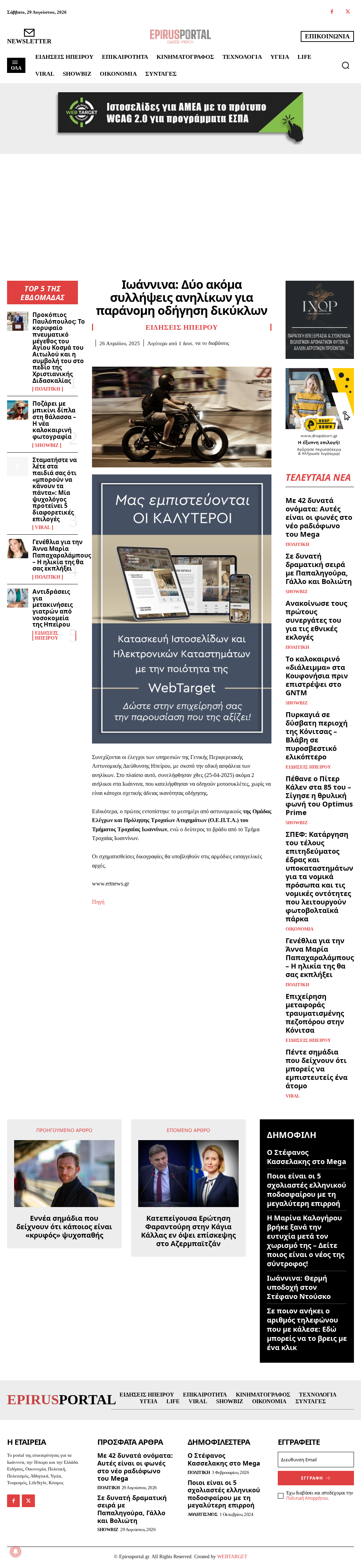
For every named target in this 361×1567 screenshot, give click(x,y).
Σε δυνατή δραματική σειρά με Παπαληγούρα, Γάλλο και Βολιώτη (319, 568)
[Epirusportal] (180, 36)
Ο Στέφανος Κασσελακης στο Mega (306, 1157)
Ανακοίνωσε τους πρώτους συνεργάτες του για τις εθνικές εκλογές (316, 620)
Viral (42, 527)
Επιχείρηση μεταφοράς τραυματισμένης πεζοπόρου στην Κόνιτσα (315, 1013)
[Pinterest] (131, 357)
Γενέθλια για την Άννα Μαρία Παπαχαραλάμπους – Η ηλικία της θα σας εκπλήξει (61, 555)
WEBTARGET (232, 1556)
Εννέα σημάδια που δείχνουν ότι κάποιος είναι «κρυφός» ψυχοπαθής (64, 1226)
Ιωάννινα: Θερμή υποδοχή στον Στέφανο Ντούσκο (299, 1287)
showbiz (47, 445)
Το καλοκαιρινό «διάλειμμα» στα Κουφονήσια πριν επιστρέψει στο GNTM (317, 675)
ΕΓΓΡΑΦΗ (312, 1478)
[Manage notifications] (15, 1551)
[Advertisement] (180, 206)
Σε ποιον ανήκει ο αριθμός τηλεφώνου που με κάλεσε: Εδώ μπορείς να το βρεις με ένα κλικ (307, 1329)
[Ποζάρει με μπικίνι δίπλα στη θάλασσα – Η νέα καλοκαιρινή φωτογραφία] (17, 409)
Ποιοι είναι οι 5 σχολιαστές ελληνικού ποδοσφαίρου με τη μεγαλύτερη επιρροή (306, 1189)
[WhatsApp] (148, 357)
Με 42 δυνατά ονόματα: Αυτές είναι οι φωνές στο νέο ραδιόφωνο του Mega (319, 517)
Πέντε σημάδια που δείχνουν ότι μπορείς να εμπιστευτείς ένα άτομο (317, 1068)
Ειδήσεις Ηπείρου (46, 636)
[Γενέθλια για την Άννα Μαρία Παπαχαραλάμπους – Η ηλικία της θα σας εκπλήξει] (17, 548)
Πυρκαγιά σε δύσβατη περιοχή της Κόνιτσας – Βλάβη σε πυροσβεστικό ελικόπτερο (317, 735)
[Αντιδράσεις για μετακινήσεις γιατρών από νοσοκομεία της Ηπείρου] (17, 598)
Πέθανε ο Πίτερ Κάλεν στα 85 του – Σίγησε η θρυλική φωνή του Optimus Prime (319, 795)
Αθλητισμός (203, 1514)
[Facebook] (332, 12)
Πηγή (98, 902)
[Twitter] (348, 12)
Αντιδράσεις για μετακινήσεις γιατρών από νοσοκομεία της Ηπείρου (52, 607)
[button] (345, 65)
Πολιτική (47, 389)
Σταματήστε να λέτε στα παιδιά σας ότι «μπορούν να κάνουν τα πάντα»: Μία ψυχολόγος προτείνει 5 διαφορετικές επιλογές (54, 489)
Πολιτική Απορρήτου (307, 1498)
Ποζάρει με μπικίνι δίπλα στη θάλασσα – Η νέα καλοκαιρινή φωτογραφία (54, 419)
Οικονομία (299, 929)
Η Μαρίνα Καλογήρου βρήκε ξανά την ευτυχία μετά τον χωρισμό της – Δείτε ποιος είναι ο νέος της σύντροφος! (305, 1240)
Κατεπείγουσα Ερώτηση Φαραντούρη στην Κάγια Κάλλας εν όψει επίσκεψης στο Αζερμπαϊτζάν (188, 1231)
